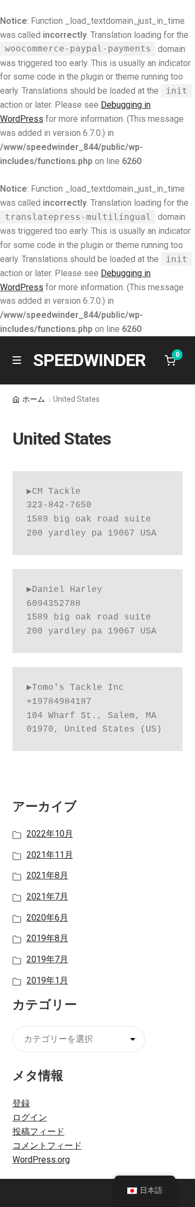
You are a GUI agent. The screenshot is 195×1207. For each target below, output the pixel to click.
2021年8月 (47, 875)
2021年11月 (50, 855)
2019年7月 (47, 959)
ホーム (33, 399)
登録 (21, 1103)
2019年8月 (47, 938)
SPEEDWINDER (89, 360)
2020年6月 (47, 917)
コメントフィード (47, 1145)
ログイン (29, 1117)
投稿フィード (38, 1131)
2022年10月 (50, 833)
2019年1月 (47, 980)
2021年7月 (47, 896)
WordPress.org (41, 1159)
